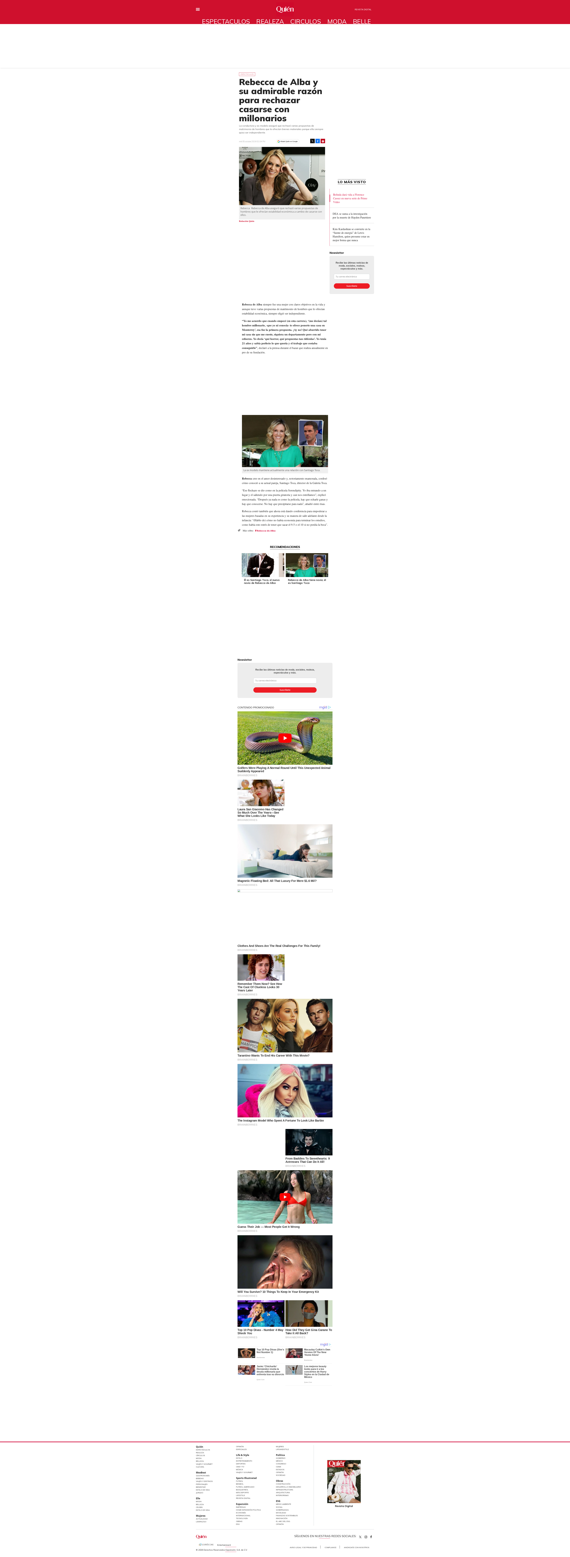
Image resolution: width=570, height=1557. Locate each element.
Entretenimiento (244, 1461)
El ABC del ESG (283, 1521)
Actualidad (202, 1519)
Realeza (270, 21)
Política (280, 1455)
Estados (280, 1469)
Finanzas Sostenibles (287, 1515)
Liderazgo (201, 1521)
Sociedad (280, 1475)
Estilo (239, 1458)
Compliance (330, 1547)
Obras (239, 1521)
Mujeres (200, 1515)
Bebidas (200, 1478)
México (279, 1461)
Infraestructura (284, 1490)
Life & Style (242, 1455)
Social (279, 1507)
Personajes (202, 1484)
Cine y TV (240, 1467)
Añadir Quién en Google (289, 141)
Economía (241, 1513)
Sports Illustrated (246, 1478)
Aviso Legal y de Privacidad (303, 1547)
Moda (337, 21)
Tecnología (242, 1518)
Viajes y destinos (204, 1481)
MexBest (201, 1472)
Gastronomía (203, 1475)
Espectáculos (226, 21)
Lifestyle (240, 1495)
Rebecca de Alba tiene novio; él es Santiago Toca (307, 581)
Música (239, 1469)
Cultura (200, 1467)
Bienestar (201, 1487)
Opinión (240, 1446)
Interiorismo (282, 1495)
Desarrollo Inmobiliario (288, 1487)
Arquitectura (283, 1492)
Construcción (283, 1484)
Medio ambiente (283, 1504)
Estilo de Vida (203, 1490)
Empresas (241, 1507)
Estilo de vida (203, 1510)
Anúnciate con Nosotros (356, 1547)
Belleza (366, 21)
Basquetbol (242, 1490)
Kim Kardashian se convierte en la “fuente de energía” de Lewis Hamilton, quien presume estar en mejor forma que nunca (351, 234)
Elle (198, 1498)
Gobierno (280, 1458)
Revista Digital (363, 9)
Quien (360, 1537)
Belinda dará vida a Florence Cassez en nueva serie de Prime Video (350, 198)
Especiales (241, 1449)
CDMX (278, 1467)
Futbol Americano (245, 1487)
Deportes (241, 1464)
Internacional (243, 1515)
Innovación (281, 1518)
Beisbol (240, 1484)
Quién (199, 1446)
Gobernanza (282, 1510)
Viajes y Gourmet (204, 1464)
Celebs (199, 1507)
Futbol (239, 1481)
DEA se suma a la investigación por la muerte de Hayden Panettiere (352, 215)
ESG (238, 1524)
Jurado (199, 1493)
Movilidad (281, 1513)
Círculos (305, 21)
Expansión (242, 1504)
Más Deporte (242, 1492)
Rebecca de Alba (266, 530)
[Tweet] (312, 141)
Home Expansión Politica (248, 1510)
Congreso (281, 1464)
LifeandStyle (282, 1449)
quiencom (368, 1536)
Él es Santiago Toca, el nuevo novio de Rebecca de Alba (262, 581)
